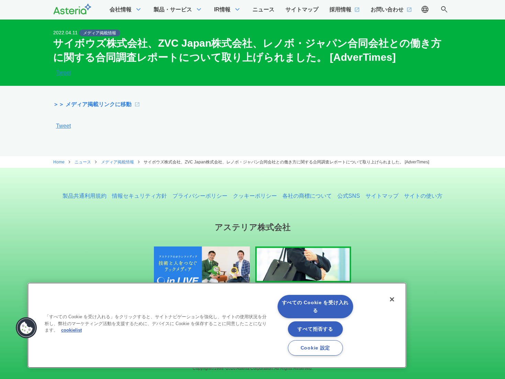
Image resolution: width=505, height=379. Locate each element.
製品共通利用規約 (84, 196)
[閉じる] (392, 299)
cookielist (71, 330)
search (444, 9)
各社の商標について (307, 196)
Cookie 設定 (315, 348)
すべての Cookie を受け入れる (315, 306)
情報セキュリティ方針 (139, 196)
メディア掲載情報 (99, 33)
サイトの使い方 (423, 196)
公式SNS (348, 196)
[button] (26, 328)
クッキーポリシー (255, 196)
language (425, 9)
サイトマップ (382, 196)
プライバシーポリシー (199, 196)
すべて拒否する (315, 329)
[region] (216, 325)
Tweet (63, 73)
